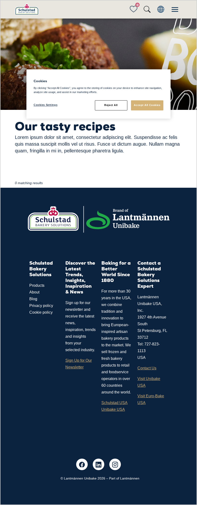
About (34, 292)
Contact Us (146, 368)
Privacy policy (41, 306)
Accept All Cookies (147, 105)
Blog (33, 299)
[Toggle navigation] (175, 9)
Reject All (111, 105)
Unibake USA (113, 409)
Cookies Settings (45, 104)
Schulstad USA (114, 403)
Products (36, 285)
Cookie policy (41, 312)
